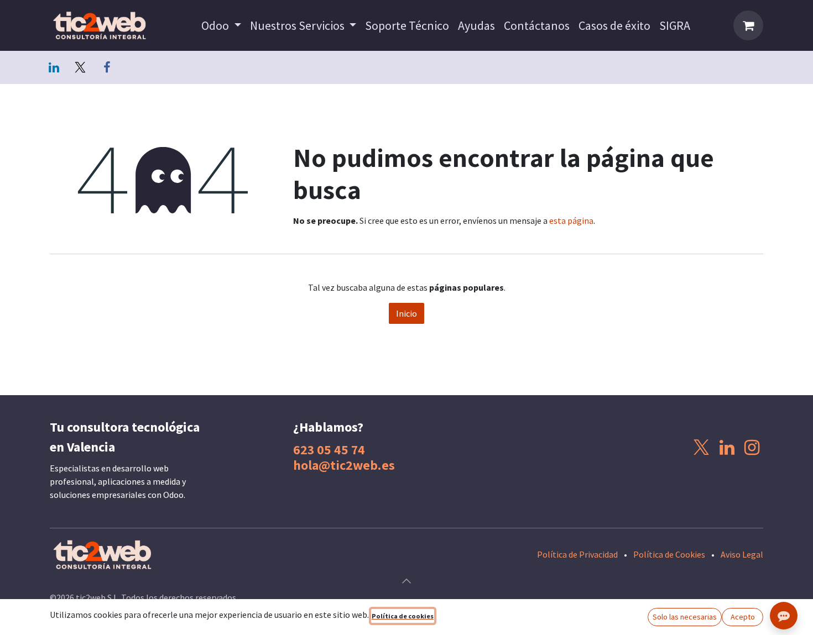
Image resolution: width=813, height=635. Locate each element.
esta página (571, 220)
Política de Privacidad (577, 554)
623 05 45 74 (329, 449)
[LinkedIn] (53, 67)
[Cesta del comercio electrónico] (748, 25)
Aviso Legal (742, 554)
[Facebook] (107, 67)
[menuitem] (221, 25)
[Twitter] (80, 67)
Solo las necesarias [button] (685, 617)
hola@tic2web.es (344, 465)
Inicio (406, 313)
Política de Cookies (669, 554)
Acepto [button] (743, 617)
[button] (406, 581)
